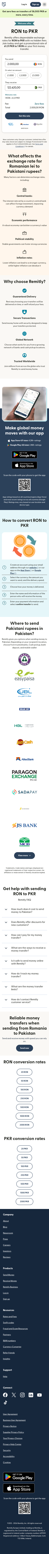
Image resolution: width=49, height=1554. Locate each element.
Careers (6, 1245)
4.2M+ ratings (26, 441)
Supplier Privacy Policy (13, 1432)
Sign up (35, 4)
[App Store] (24, 465)
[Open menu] (44, 4)
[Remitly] (4, 4)
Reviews (6, 1257)
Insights (6, 1359)
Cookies (7, 1463)
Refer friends (9, 1353)
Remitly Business (10, 1287)
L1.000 (10, 75)
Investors (7, 1251)
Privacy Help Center (12, 1444)
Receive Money (10, 1281)
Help (5, 1377)
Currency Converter (12, 1347)
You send (9, 59)
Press (5, 1239)
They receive (11, 83)
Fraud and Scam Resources (15, 1329)
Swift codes (8, 1323)
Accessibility (9, 1456)
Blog (5, 1227)
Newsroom (8, 1233)
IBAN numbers (9, 1341)
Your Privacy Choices (12, 1438)
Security (7, 1450)
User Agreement (10, 1414)
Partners (7, 1335)
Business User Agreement (14, 1420)
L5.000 (35, 75)
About (6, 1221)
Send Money (8, 1275)
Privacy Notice (9, 1426)
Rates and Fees (10, 1317)
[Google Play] (24, 454)
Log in (24, 4)
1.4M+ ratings (26, 445)
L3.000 (22, 75)
